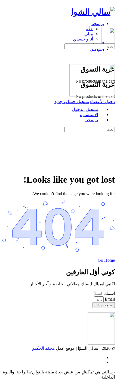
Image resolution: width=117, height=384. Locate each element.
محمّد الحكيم (43, 348)
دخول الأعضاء (102, 101)
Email (109, 299)
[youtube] (101, 362)
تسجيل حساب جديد (71, 101)
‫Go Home (106, 260)
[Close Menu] (112, 100)
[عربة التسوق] (112, 57)
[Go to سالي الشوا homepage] (93, 11)
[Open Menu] (112, 25)
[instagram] (101, 357)
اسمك (109, 293)
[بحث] (112, 52)
